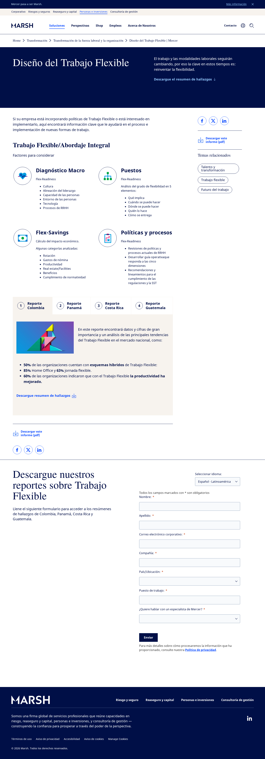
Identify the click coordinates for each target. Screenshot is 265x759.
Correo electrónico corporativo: (160, 534)
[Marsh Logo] (30, 701)
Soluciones (57, 26)
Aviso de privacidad (47, 739)
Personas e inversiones (93, 12)
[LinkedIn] (249, 718)
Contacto (230, 25)
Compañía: (146, 553)
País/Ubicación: (149, 572)
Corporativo (18, 12)
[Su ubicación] (243, 26)
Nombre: (145, 497)
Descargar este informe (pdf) (31, 433)
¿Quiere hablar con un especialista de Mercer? (170, 609)
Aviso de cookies (94, 739)
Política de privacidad (200, 650)
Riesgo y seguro (127, 700)
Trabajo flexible (213, 180)
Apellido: (145, 516)
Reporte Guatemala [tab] (152, 305)
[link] (17, 450)
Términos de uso (21, 739)
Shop (99, 26)
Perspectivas (80, 26)
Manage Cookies (118, 739)
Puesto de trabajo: (151, 591)
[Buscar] (251, 26)
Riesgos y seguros (39, 12)
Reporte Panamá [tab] (70, 305)
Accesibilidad (72, 739)
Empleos (115, 26)
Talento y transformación (213, 169)
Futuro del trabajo (215, 189)
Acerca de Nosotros (142, 26)
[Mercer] (26, 25)
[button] (253, 4)
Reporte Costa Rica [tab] (111, 305)
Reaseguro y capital (65, 12)
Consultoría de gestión (124, 12)
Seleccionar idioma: (208, 474)
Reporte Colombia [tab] (32, 305)
